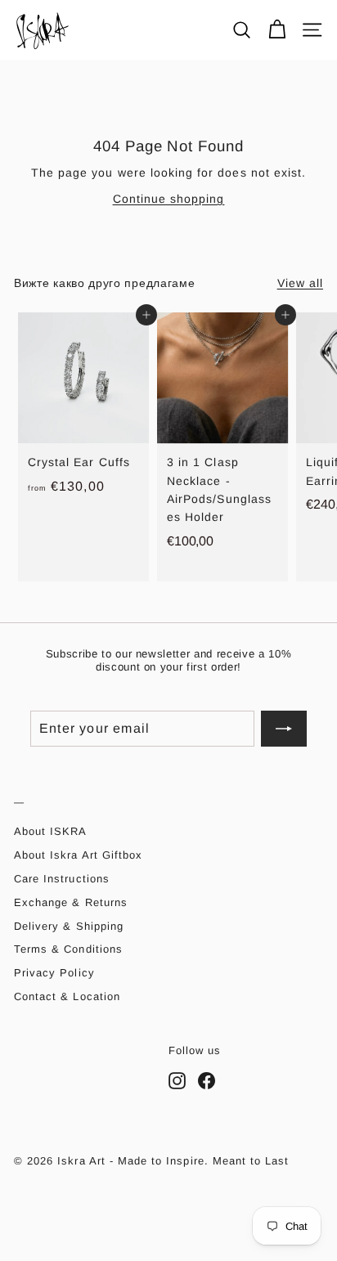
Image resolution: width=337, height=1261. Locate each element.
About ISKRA (51, 831)
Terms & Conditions (68, 949)
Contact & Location (67, 996)
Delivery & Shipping (69, 926)
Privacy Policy (54, 973)
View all (300, 282)
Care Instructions (62, 879)
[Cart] (277, 30)
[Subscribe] (284, 729)
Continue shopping (169, 198)
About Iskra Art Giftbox (78, 855)
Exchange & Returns (71, 902)
